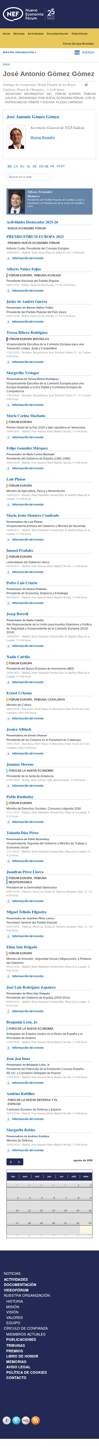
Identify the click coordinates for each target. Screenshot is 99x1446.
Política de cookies (26, 1372)
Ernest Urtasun (19, 693)
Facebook (7, 1420)
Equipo (13, 1322)
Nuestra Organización (27, 1295)
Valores (14, 1317)
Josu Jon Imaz (18, 1058)
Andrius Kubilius (20, 1093)
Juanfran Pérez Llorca (24, 871)
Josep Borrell (17, 613)
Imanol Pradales (19, 550)
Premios (14, 1350)
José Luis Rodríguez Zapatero (31, 987)
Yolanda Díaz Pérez (22, 832)
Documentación (57, 33)
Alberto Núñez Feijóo (23, 269)
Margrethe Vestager (22, 372)
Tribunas (15, 1345)
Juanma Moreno (20, 764)
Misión (12, 1306)
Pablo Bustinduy (20, 796)
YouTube (26, 1420)
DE (35, 166)
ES (10, 166)
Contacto (16, 1377)
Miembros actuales (26, 1334)
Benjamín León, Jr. (22, 1022)
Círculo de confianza (26, 1328)
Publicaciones (21, 1339)
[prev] (10, 1161)
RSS (36, 1420)
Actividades (35, 33)
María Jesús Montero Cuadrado (32, 515)
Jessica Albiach (18, 729)
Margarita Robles (20, 1129)
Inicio (6, 33)
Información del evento (27, 258)
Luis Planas (15, 479)
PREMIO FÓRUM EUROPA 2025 (35, 236)
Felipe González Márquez (27, 448)
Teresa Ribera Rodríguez (27, 332)
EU (22, 166)
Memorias (16, 1361)
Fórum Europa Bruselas (78, 43)
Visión (12, 1311)
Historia (14, 1301)
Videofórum (79, 33)
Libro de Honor (22, 1356)
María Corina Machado (25, 415)
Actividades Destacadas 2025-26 (32, 222)
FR (52, 166)
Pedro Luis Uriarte (21, 582)
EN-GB (43, 166)
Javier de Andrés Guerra (26, 301)
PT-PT (61, 166)
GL (29, 166)
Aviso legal (18, 1366)
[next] (19, 1161)
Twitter (17, 1420)
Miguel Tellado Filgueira (26, 911)
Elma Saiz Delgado (21, 947)
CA (16, 166)
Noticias (19, 33)
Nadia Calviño (18, 656)
